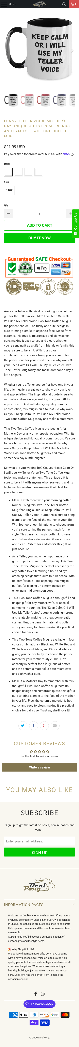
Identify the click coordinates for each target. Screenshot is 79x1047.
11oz (9, 190)
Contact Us (75, 222)
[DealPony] (39, 4)
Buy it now (39, 238)
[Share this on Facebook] (33, 725)
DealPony (43, 1037)
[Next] (72, 50)
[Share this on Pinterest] (44, 725)
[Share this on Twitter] (22, 725)
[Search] (64, 4)
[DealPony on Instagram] (43, 994)
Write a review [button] (39, 767)
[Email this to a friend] (55, 725)
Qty (6, 205)
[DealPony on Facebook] (36, 994)
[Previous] (7, 50)
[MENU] (2, 4)
